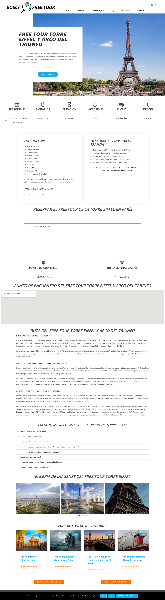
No (111, 596)
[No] (162, 596)
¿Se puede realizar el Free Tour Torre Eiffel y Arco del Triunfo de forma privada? (49, 447)
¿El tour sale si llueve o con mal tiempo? (34, 432)
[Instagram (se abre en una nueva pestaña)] (156, 4)
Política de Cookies (126, 596)
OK (103, 596)
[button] (82, 431)
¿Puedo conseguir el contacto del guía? (34, 467)
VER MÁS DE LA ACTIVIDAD (28, 566)
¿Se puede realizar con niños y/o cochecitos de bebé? (40, 452)
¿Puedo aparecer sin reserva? (31, 437)
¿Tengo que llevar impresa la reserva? (34, 442)
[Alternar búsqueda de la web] (152, 10)
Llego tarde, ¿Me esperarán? (30, 457)
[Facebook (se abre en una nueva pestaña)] (152, 4)
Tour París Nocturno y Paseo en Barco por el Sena (99, 560)
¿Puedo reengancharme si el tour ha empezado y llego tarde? (42, 462)
